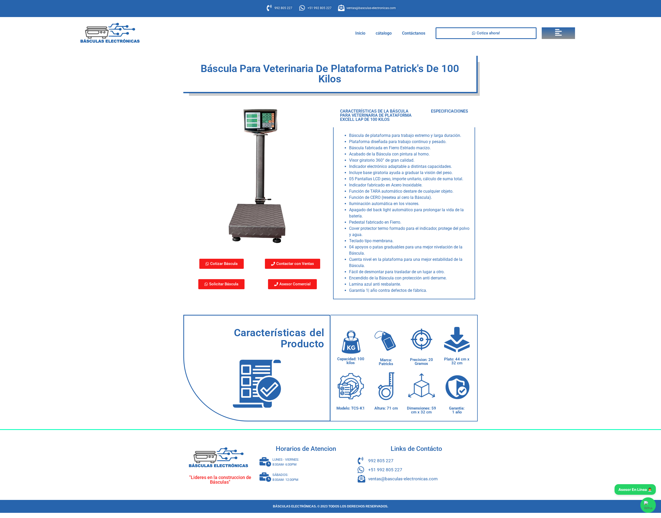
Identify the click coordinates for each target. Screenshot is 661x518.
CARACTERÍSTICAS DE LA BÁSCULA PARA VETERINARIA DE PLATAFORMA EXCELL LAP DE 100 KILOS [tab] (376, 115)
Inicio (360, 33)
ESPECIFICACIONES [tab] (449, 111)
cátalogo (384, 33)
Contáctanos (413, 33)
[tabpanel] (404, 213)
